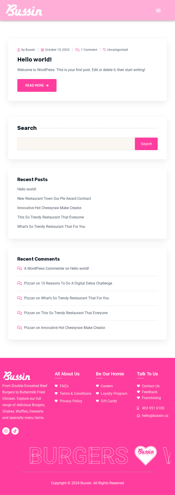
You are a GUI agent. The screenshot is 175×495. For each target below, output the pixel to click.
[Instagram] (6, 431)
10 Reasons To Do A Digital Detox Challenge (76, 283)
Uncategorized (117, 49)
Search (27, 128)
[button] (158, 10)
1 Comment (89, 49)
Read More (34, 85)
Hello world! (34, 59)
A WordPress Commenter (44, 268)
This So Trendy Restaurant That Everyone (50, 217)
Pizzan (29, 283)
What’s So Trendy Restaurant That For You (51, 226)
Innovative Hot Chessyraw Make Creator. (49, 208)
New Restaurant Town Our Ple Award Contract (54, 198)
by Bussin (28, 49)
